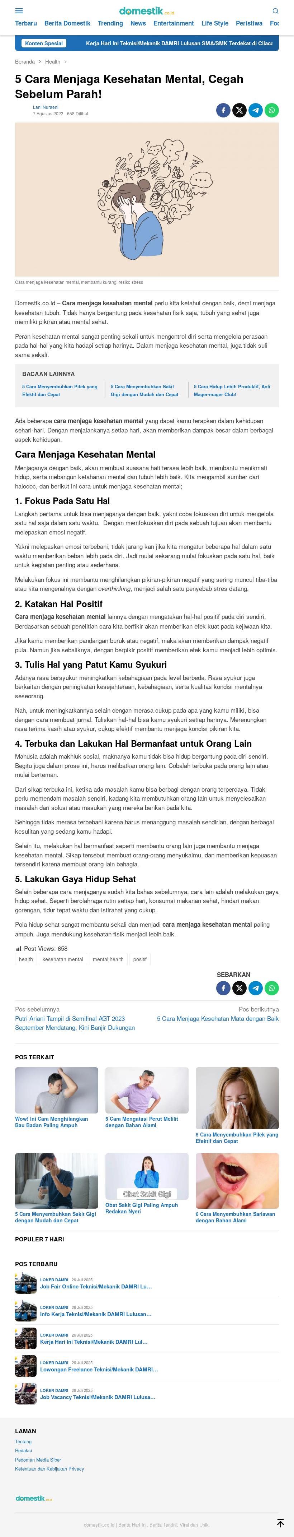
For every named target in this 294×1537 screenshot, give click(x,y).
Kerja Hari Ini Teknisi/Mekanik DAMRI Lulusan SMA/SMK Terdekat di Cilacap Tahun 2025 (166, 43)
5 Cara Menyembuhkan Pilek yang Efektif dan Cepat (237, 1137)
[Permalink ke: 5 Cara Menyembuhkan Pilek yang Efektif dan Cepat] (237, 1098)
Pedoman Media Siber (38, 1459)
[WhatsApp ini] (272, 110)
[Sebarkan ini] (223, 110)
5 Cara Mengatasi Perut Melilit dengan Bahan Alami (141, 1122)
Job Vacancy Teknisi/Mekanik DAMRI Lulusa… (98, 1397)
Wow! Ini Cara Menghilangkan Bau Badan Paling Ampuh (51, 1122)
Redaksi (23, 1450)
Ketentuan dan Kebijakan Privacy (49, 1468)
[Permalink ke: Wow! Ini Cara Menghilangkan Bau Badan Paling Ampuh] (56, 1090)
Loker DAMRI (54, 1279)
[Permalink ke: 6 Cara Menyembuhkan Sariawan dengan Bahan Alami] (237, 1181)
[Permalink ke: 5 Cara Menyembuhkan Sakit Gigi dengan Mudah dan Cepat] (56, 1181)
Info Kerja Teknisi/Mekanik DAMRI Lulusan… (96, 1314)
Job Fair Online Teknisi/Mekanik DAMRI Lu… (96, 1286)
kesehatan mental (63, 959)
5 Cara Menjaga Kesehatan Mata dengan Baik (218, 1013)
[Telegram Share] (255, 110)
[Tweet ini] (239, 110)
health (26, 959)
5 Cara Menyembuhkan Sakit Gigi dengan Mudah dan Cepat (55, 1217)
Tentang (23, 1441)
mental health (108, 959)
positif (140, 959)
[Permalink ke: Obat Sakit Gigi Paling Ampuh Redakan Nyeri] (147, 1176)
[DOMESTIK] (146, 9)
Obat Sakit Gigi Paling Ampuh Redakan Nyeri (141, 1208)
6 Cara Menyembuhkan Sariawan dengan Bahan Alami (235, 1217)
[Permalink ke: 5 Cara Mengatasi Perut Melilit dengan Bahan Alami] (147, 1090)
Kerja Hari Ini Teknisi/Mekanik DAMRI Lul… (94, 1341)
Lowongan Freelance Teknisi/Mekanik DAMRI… (99, 1369)
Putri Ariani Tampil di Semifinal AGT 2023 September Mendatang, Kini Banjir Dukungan (75, 1018)
